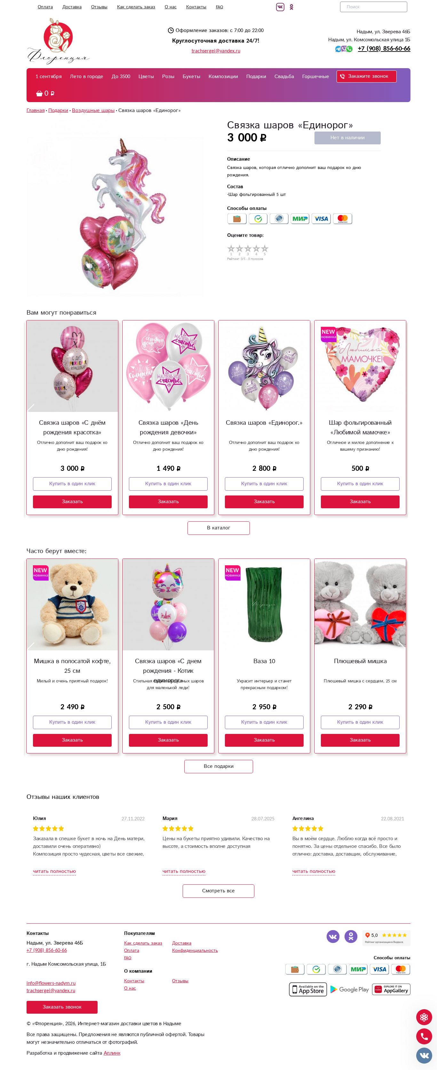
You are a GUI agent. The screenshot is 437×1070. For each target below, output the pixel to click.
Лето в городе (86, 76)
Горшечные (315, 76)
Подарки (256, 76)
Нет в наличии (347, 137)
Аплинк (112, 1053)
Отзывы (99, 7)
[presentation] (30, 410)
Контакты (196, 7)
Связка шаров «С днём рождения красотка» (72, 427)
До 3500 (121, 76)
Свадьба (284, 76)
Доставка (72, 7)
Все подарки (219, 766)
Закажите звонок (368, 76)
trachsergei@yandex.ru (216, 51)
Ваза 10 (264, 661)
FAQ (219, 7)
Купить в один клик (72, 483)
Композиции (223, 76)
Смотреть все (218, 891)
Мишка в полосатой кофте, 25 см (72, 666)
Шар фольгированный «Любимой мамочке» (360, 427)
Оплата (45, 7)
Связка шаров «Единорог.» (264, 423)
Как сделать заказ (136, 7)
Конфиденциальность (195, 950)
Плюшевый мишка (360, 661)
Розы (168, 76)
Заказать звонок (62, 1007)
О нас (171, 7)
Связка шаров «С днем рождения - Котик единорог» (168, 671)
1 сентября (48, 76)
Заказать (72, 501)
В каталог (218, 528)
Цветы (146, 76)
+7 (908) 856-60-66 (384, 48)
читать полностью (54, 871)
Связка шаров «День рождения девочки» (168, 427)
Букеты (191, 76)
